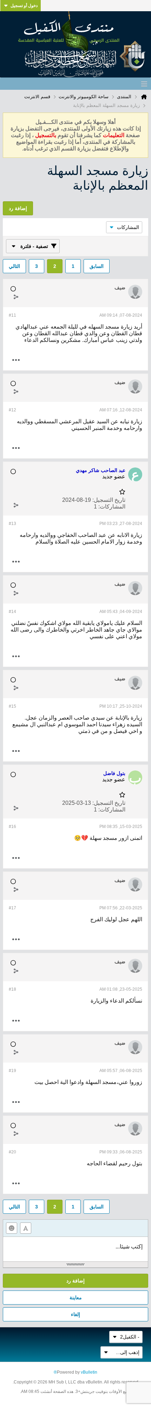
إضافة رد (75, 1281)
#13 (12, 523)
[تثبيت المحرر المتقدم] (25, 1228)
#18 (12, 989)
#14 (12, 611)
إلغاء (75, 1314)
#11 (12, 315)
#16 (12, 826)
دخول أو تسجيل (24, 5)
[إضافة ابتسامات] (11, 1228)
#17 (12, 907)
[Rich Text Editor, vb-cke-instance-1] (75, 1249)
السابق (97, 266)
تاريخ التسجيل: (108, 500)
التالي (14, 266)
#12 (12, 409)
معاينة (76, 1297)
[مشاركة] (16, 297)
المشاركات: (111, 507)
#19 (12, 1070)
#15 (12, 706)
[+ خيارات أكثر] (16, 360)
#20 (12, 1152)
